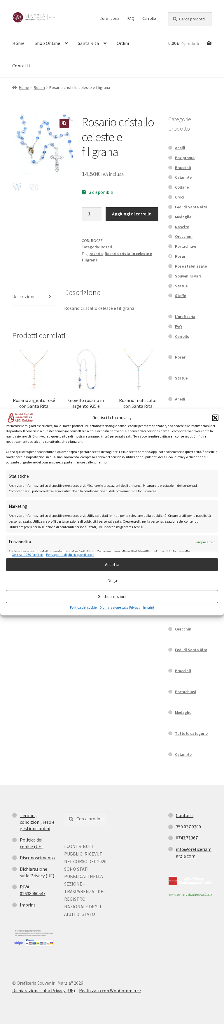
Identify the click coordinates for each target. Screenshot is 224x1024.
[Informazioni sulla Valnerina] (190, 895)
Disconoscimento (37, 857)
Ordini (123, 43)
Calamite (183, 177)
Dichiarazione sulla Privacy (119, 607)
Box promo (185, 157)
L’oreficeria (109, 18)
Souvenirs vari (188, 276)
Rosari (39, 87)
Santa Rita (88, 43)
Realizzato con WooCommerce (110, 990)
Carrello (149, 18)
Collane (182, 187)
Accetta (112, 564)
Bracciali (183, 167)
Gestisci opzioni (112, 596)
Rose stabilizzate (191, 266)
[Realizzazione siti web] (190, 881)
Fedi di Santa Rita (191, 207)
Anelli (180, 147)
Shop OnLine (47, 43)
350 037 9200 (188, 827)
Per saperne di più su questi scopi (70, 554)
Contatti (21, 65)
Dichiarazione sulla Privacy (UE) (43, 990)
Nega (112, 580)
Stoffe (180, 295)
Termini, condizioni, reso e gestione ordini (37, 821)
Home (18, 43)
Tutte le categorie (191, 733)
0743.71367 (187, 838)
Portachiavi (185, 246)
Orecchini (183, 236)
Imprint (148, 607)
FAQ (130, 18)
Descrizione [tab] (24, 296)
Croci (179, 197)
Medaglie (183, 216)
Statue (181, 286)
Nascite (182, 226)
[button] (215, 418)
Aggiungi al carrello (132, 214)
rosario (96, 253)
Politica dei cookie (83, 607)
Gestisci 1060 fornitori (27, 554)
